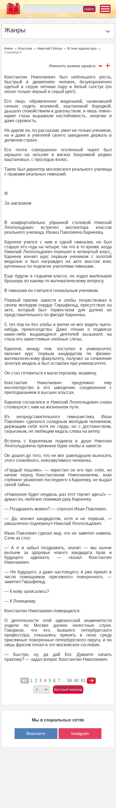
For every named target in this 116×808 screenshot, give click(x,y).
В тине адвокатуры (82, 48)
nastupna (91, 681)
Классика (25, 48)
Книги (8, 48)
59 (69, 680)
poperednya (24, 681)
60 (76, 680)
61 (83, 680)
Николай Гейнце (49, 48)
